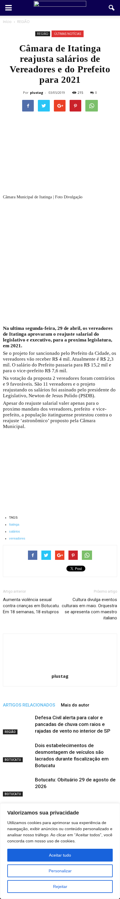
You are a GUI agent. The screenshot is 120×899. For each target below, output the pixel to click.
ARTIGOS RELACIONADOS (29, 705)
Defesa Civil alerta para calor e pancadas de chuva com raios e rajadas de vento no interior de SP (72, 724)
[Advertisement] (60, 263)
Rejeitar (60, 886)
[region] (60, 851)
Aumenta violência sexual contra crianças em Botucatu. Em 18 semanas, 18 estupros (31, 605)
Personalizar (60, 871)
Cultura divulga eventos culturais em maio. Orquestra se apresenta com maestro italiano (89, 609)
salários (14, 531)
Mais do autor (75, 705)
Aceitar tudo (60, 855)
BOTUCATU (13, 760)
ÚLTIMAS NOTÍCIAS (67, 34)
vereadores (17, 538)
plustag (36, 92)
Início (7, 21)
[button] (112, 8)
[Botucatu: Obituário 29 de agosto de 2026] (17, 786)
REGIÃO (42, 34)
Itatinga (14, 524)
